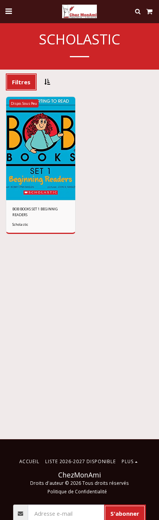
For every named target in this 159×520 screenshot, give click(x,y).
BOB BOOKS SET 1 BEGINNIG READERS (35, 211)
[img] (40, 149)
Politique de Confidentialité (77, 491)
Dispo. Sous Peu (24, 103)
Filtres (21, 82)
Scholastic (20, 224)
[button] (8, 11)
